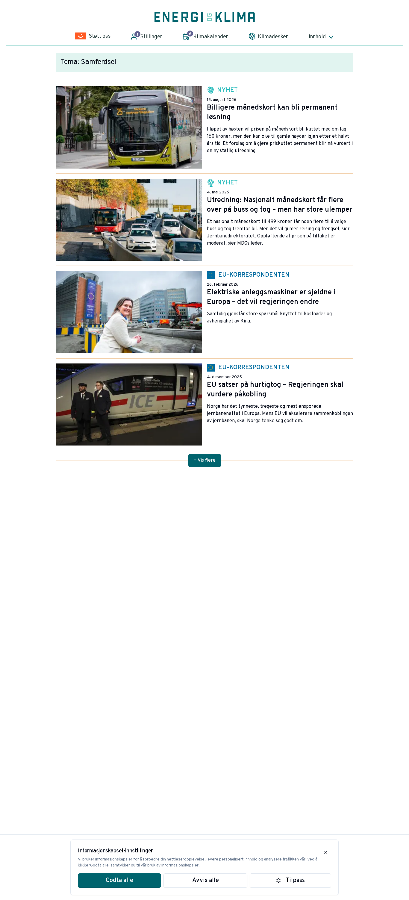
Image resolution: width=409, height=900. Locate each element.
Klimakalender (208, 35)
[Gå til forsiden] (204, 17)
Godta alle (119, 880)
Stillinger (150, 36)
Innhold (317, 37)
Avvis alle (205, 880)
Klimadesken (273, 37)
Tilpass (295, 880)
